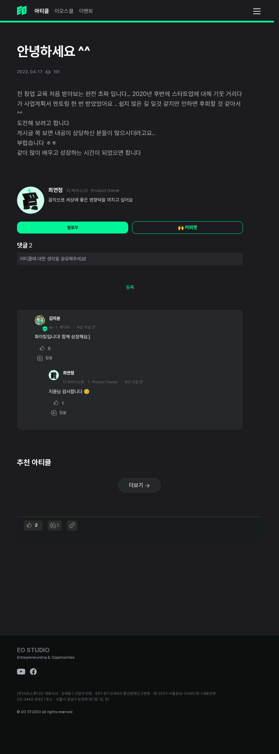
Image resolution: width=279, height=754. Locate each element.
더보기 (137, 485)
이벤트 (86, 11)
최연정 (55, 190)
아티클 (42, 11)
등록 (130, 287)
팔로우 (72, 227)
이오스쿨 (63, 11)
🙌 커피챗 (187, 227)
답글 (47, 358)
